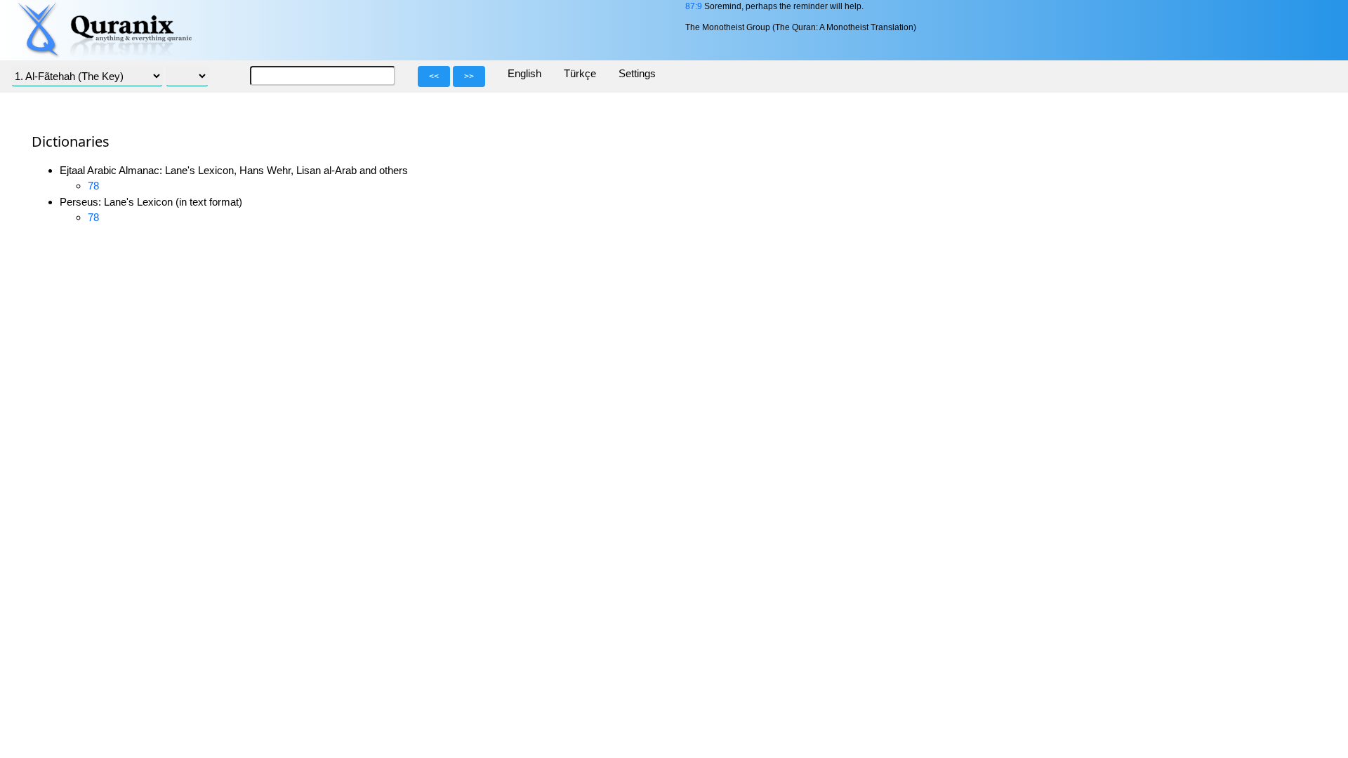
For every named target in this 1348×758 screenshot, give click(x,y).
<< (434, 76)
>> (469, 76)
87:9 (693, 6)
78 (93, 186)
